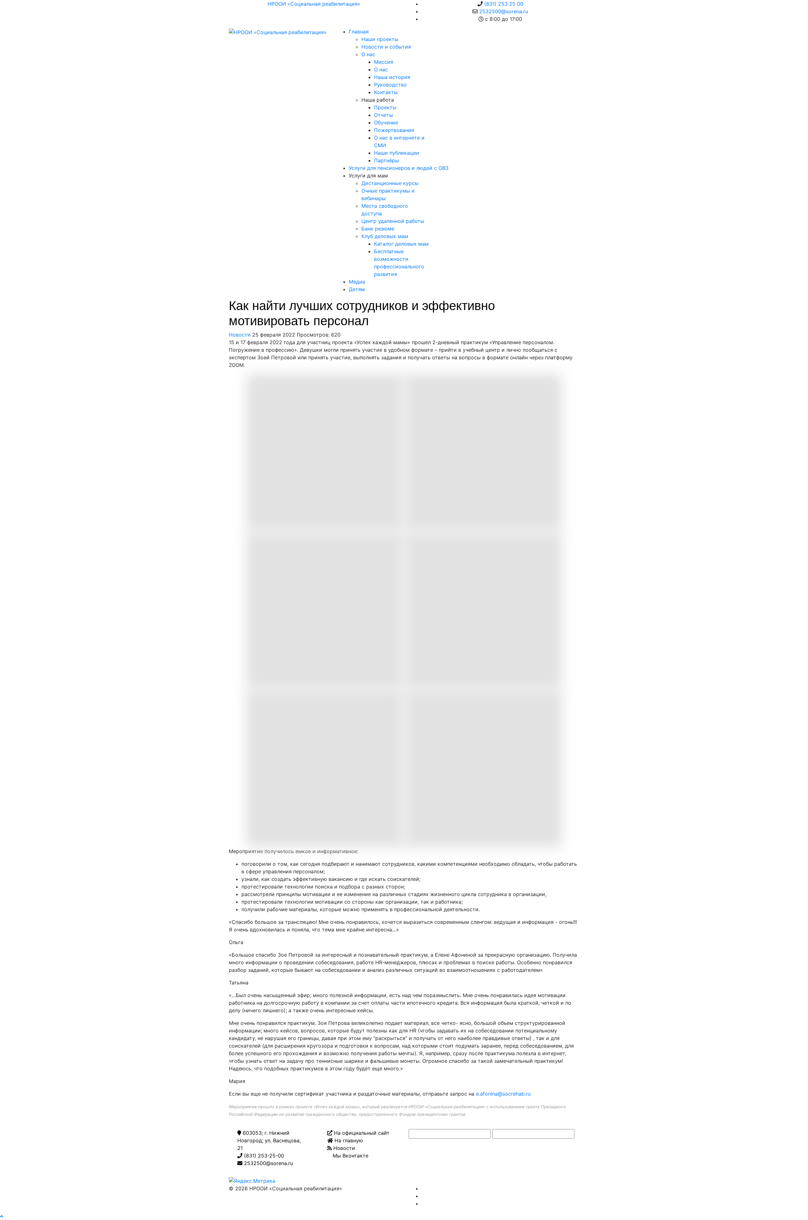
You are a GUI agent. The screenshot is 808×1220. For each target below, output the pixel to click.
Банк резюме (377, 228)
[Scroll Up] (1, 1216)
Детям (357, 289)
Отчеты (383, 115)
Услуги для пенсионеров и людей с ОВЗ (399, 168)
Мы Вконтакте (349, 1155)
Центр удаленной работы (392, 221)
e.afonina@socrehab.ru (503, 1094)
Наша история (392, 77)
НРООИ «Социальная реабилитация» (314, 4)
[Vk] (423, 1203)
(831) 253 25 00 (503, 4)
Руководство (390, 84)
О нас (368, 54)
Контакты (386, 92)
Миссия (383, 62)
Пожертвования (394, 130)
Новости (240, 335)
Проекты (385, 107)
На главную (348, 1140)
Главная (359, 31)
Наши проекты (379, 39)
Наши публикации (396, 153)
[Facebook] (423, 1188)
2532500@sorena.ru (503, 11)
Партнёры (386, 160)
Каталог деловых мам (401, 244)
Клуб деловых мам (384, 236)
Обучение (386, 122)
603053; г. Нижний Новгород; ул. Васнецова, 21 (269, 1140)
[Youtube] (423, 1196)
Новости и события (386, 47)
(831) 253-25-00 (263, 1155)
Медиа (357, 281)
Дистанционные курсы (390, 183)
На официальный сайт (360, 1133)
